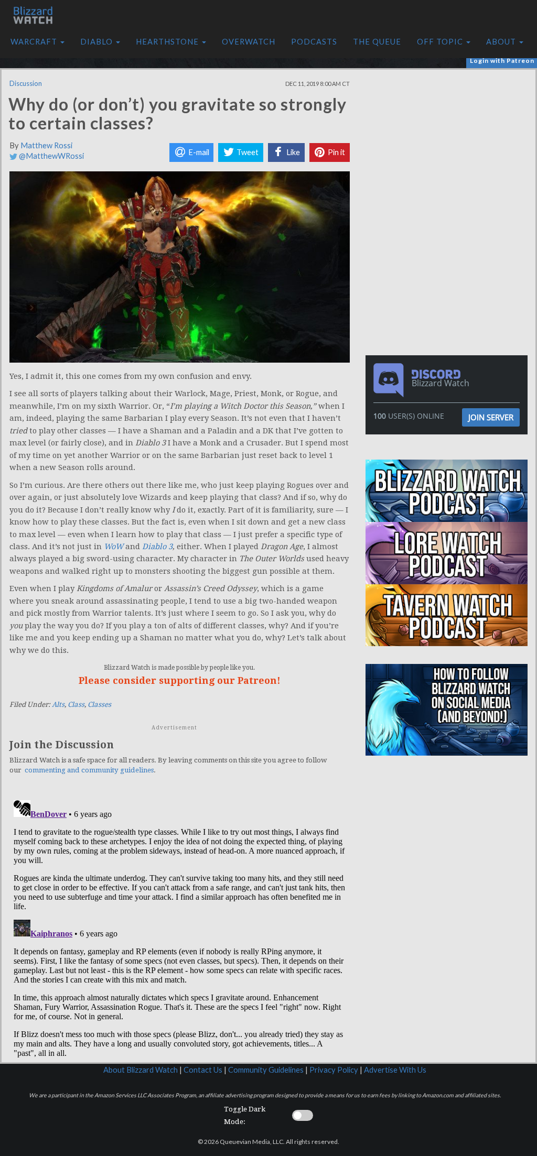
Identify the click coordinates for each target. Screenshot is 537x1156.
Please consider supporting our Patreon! (180, 680)
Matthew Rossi (46, 145)
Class (76, 704)
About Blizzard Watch (140, 1069)
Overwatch (248, 41)
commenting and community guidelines (89, 770)
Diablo (97, 41)
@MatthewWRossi (50, 155)
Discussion (25, 83)
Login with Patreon (502, 60)
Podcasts (314, 41)
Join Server (490, 417)
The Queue (377, 41)
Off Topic (441, 41)
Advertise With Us (395, 1069)
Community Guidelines (266, 1069)
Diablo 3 (157, 546)
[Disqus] (179, 927)
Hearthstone (168, 41)
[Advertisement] (449, 143)
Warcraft (34, 41)
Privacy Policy (333, 1069)
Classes (99, 704)
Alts (58, 704)
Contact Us (203, 1069)
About (502, 41)
